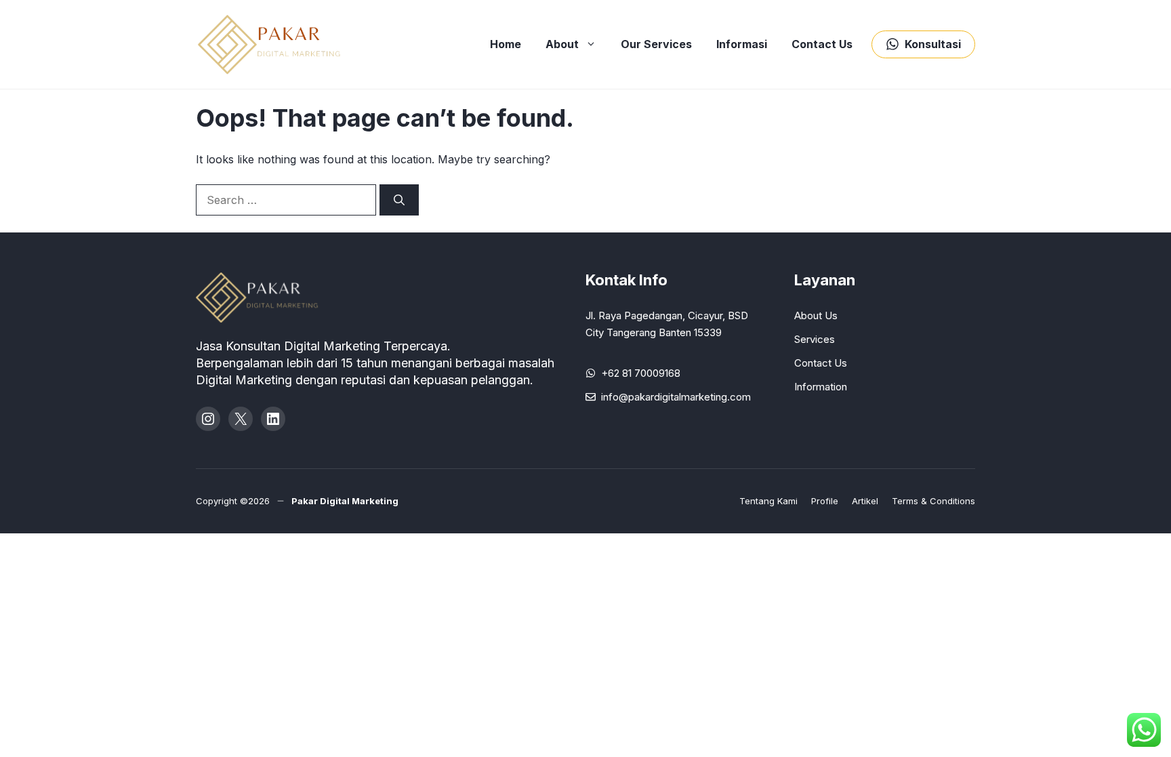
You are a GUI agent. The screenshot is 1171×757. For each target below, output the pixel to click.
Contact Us (822, 44)
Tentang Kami (768, 500)
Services (814, 339)
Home (505, 44)
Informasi (741, 44)
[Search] (399, 200)
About (562, 44)
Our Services (656, 44)
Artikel (865, 500)
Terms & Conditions (933, 500)
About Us (816, 315)
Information (820, 386)
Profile (824, 500)
